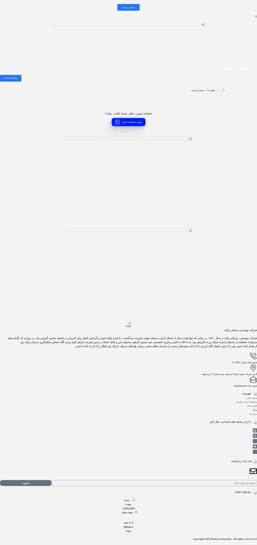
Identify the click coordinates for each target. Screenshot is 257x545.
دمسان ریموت (128, 7)
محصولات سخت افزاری (246, 402)
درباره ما (253, 414)
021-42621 (9, 78)
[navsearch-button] (256, 16)
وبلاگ (254, 410)
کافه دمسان (252, 406)
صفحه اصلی (251, 398)
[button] (245, 68)
